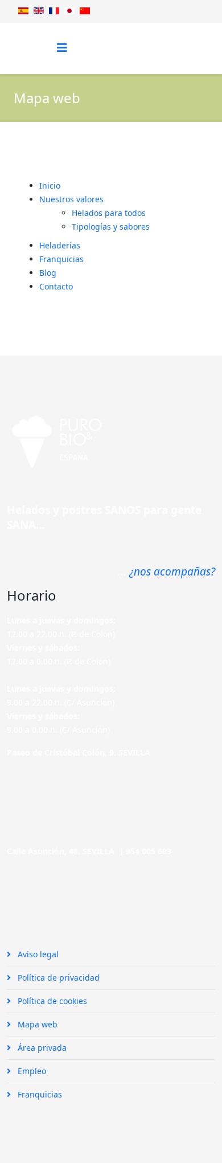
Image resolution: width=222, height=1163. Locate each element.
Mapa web (36, 1024)
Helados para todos (109, 212)
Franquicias (61, 259)
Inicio (49, 185)
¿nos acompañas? (172, 571)
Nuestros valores (71, 199)
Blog (47, 272)
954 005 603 (148, 851)
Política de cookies (51, 1000)
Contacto (56, 286)
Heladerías (59, 245)
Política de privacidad (57, 977)
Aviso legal (37, 954)
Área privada (41, 1047)
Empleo (30, 1071)
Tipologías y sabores (111, 226)
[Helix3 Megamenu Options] (62, 47)
